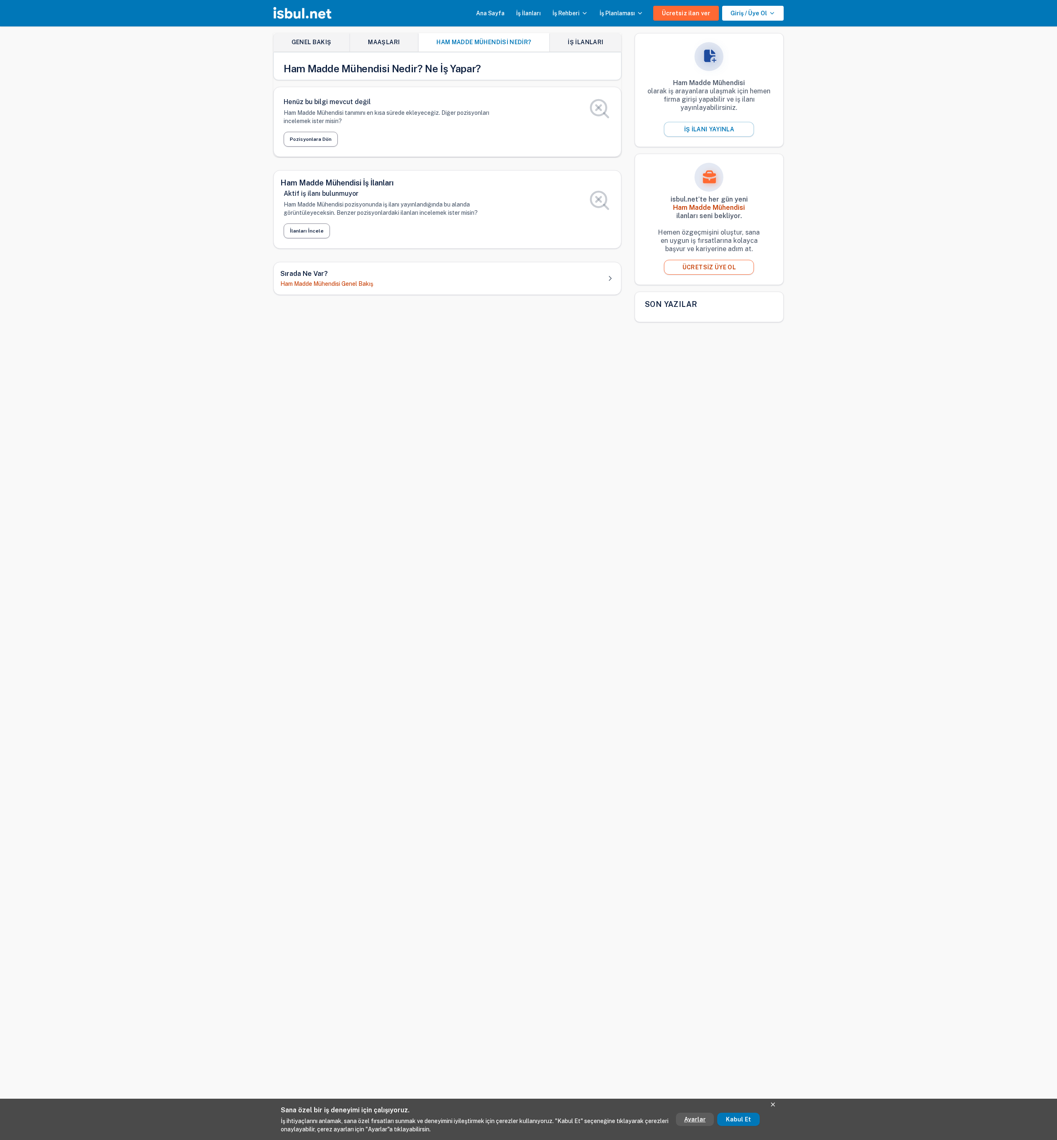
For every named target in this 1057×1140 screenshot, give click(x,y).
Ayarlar (695, 1119)
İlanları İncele (307, 231)
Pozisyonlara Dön (311, 139)
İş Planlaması (617, 13)
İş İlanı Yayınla (709, 129)
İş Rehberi (566, 13)
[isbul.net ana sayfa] (302, 13)
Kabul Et (738, 1119)
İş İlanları (528, 13)
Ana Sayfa (490, 13)
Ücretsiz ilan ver (686, 13)
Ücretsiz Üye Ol (709, 267)
